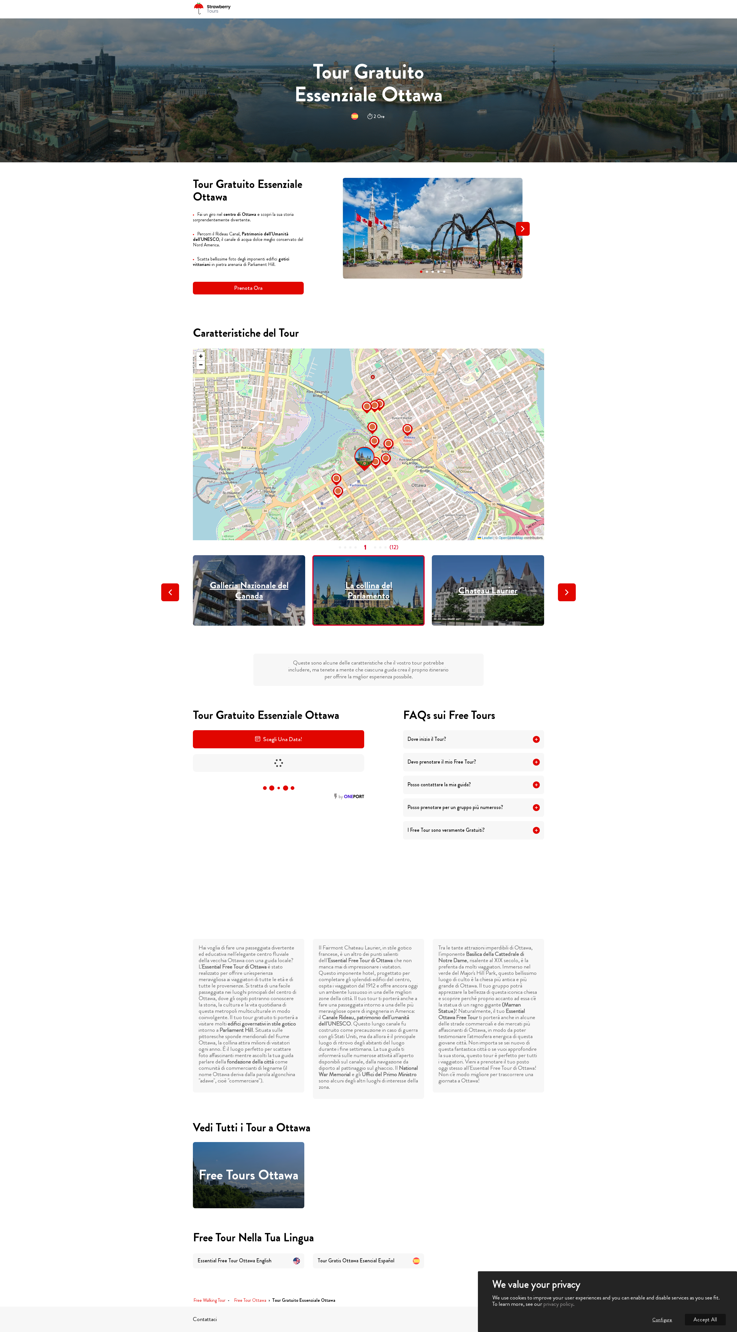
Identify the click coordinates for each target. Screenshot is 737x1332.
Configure (662, 1319)
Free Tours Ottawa (249, 1175)
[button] (421, 272)
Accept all (705, 1319)
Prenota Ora (248, 288)
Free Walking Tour (209, 1300)
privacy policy (558, 1304)
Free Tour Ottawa (250, 1300)
